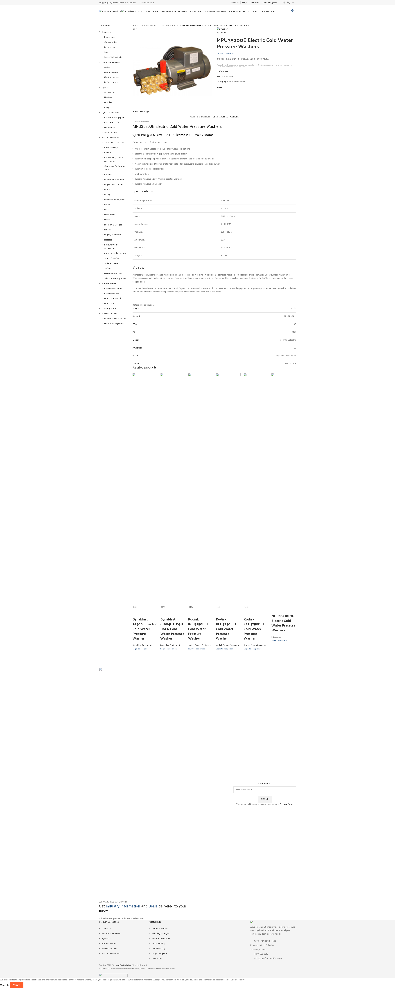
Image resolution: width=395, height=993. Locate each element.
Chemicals (106, 32)
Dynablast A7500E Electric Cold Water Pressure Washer (145, 628)
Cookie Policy (158, 948)
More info (5, 985)
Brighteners (109, 37)
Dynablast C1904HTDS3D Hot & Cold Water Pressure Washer (172, 628)
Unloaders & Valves (113, 273)
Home (135, 25)
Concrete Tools (111, 122)
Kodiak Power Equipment (200, 645)
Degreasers (109, 47)
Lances (107, 230)
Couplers (108, 175)
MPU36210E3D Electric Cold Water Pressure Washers (283, 623)
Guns (106, 210)
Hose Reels (109, 215)
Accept (16, 985)
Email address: (264, 784)
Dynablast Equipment (142, 645)
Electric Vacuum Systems (115, 318)
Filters (107, 190)
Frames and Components (115, 200)
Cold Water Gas (111, 293)
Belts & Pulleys (111, 147)
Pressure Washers (109, 283)
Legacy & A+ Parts (112, 235)
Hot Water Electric (113, 298)
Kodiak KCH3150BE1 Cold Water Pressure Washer (198, 628)
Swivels (107, 268)
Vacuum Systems (109, 314)
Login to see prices (225, 53)
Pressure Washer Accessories (111, 246)
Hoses (107, 220)
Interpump (276, 637)
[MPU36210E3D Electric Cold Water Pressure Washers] (283, 489)
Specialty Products (113, 57)
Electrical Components (114, 179)
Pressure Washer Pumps (115, 253)
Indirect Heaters (111, 82)
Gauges (107, 205)
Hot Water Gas (111, 303)
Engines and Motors (113, 185)
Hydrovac (106, 87)
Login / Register (159, 953)
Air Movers (109, 67)
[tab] (200, 117)
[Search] (296, 12)
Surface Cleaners (112, 263)
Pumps (107, 107)
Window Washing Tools (115, 278)
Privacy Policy (158, 943)
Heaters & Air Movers (111, 62)
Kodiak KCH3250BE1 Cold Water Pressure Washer (226, 628)
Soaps (107, 52)
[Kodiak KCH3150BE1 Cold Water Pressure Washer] (200, 489)
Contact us (157, 958)
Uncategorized (109, 308)
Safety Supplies (111, 258)
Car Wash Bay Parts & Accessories (114, 159)
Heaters (108, 97)
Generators (109, 127)
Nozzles (108, 102)
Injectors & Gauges (113, 225)
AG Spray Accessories (114, 142)
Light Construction (110, 112)
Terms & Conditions (161, 938)
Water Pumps (110, 132)
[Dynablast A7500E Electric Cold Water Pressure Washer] (145, 489)
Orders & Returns (160, 928)
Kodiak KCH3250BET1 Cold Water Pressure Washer (255, 628)
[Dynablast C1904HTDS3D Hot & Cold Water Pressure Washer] (172, 489)
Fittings (107, 194)
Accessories (109, 92)
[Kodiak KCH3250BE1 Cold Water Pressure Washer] (228, 489)
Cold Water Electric (113, 288)
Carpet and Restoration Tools (115, 167)
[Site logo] (110, 11)
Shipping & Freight (160, 933)
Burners (107, 152)
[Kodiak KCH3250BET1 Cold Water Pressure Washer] (256, 489)
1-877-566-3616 (147, 2)
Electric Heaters (111, 77)
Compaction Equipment (115, 117)
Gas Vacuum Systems (114, 323)
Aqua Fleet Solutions (123, 965)
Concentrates (110, 42)
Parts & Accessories (111, 137)
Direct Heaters (111, 72)
